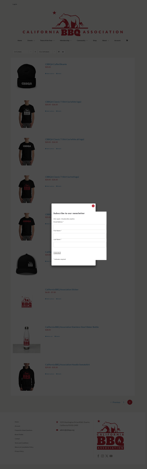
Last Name (57, 239)
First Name (57, 230)
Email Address (58, 222)
